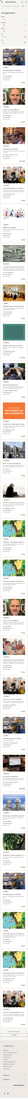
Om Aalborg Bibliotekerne (9, 1062)
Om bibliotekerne (8, 1046)
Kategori (3, 28)
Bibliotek (3, 16)
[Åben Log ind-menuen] (22, 2)
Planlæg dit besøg (7, 1055)
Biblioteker (5, 1050)
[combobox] (14, 6)
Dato (2, 34)
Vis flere (14, 1035)
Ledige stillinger (7, 1057)
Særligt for (6, 1075)
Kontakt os (6, 1079)
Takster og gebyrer (7, 1066)
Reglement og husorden (9, 1064)
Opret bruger (6, 1068)
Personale (5, 1059)
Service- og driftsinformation (10, 1052)
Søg (2, 40)
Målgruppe (3, 22)
